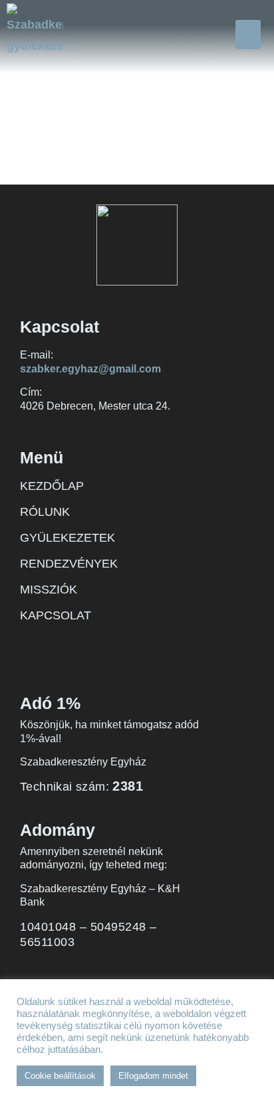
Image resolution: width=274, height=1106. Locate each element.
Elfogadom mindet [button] (153, 1076)
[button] (248, 34)
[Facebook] (30, 645)
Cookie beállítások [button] (60, 1076)
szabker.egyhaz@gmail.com (90, 368)
